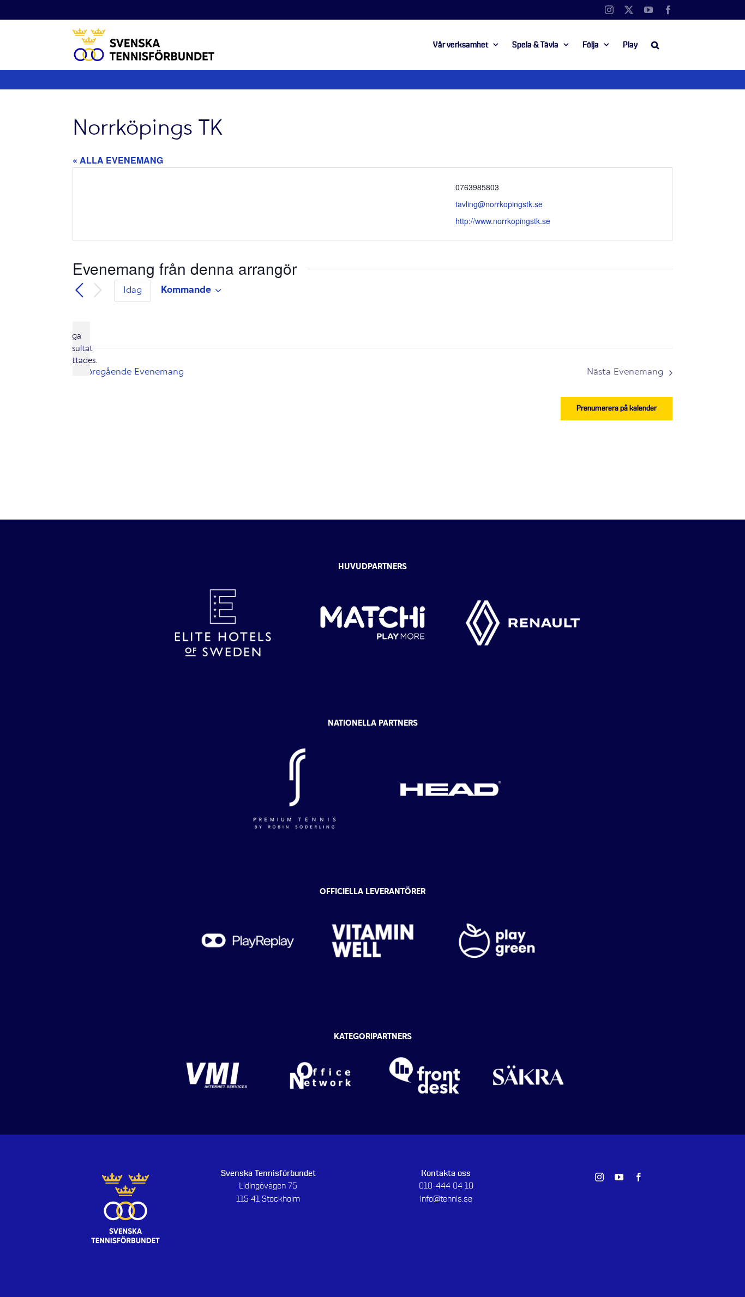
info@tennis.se (446, 1199)
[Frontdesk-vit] (424, 1040)
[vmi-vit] (217, 1040)
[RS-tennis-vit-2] (295, 727)
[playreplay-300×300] (247, 895)
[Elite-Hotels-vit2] (223, 564)
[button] (655, 44)
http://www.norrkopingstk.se (502, 220)
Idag (132, 290)
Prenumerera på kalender (616, 408)
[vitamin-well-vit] (372, 895)
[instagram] (599, 1177)
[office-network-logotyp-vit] (320, 1040)
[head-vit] (450, 727)
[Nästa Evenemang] (97, 290)
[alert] (81, 349)
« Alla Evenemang (118, 160)
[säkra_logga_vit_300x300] (529, 1040)
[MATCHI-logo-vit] (373, 564)
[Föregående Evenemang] (79, 290)
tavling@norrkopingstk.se (499, 203)
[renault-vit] (523, 564)
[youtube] (619, 1177)
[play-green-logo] (497, 895)
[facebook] (638, 1177)
